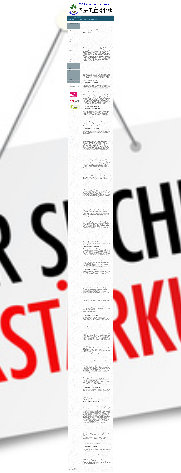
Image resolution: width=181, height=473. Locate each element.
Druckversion (72, 468)
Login (111, 468)
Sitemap (76, 468)
